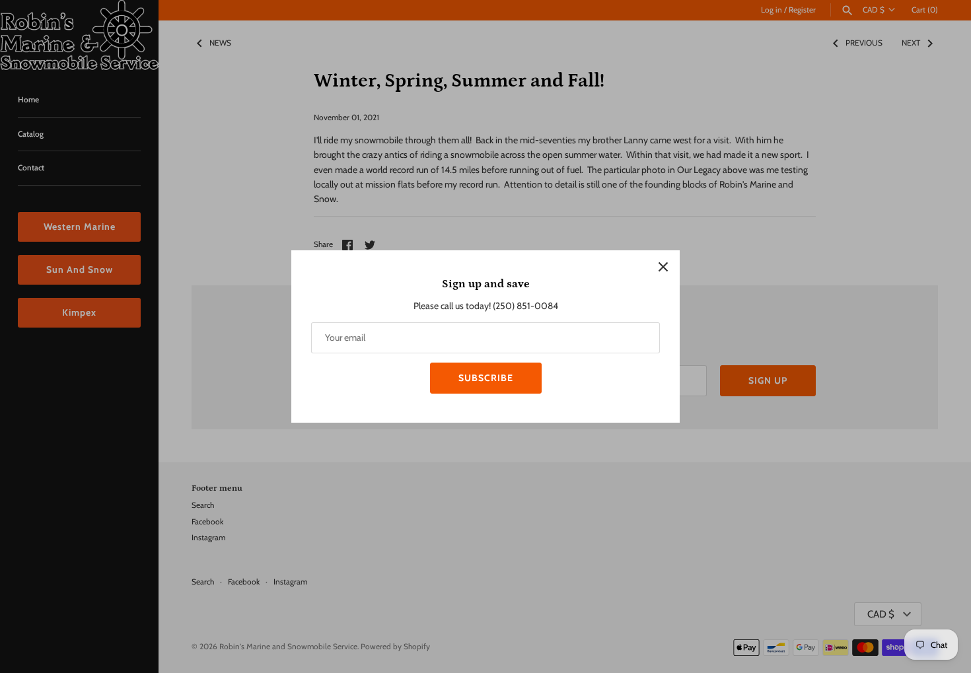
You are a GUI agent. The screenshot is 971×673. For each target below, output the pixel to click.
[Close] (663, 266)
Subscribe (485, 378)
